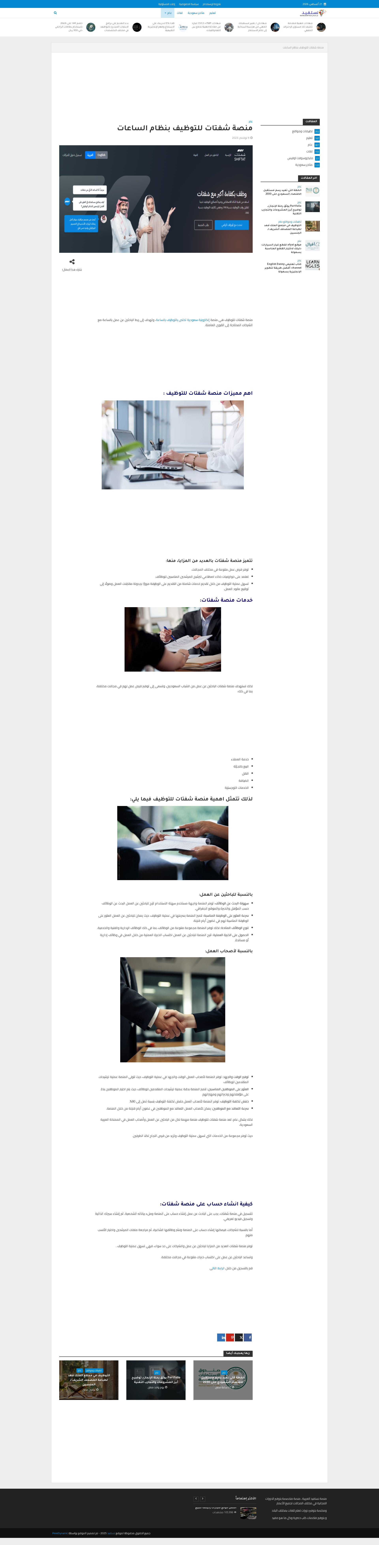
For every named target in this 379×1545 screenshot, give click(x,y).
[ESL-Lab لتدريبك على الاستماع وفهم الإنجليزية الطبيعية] (183, 27)
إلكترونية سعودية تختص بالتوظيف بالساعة (183, 320)
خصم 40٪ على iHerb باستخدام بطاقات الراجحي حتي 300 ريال (69, 27)
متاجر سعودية (196, 12)
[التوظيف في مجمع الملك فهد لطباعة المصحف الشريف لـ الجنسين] (312, 226)
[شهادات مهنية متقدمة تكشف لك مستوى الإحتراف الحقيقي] (321, 27)
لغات (180, 12)
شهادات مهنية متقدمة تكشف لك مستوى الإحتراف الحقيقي (298, 27)
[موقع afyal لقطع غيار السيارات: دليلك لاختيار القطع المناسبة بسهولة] (312, 245)
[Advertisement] (201, 89)
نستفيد (111, 1533)
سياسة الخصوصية (189, 4)
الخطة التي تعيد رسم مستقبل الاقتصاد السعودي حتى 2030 (223, 1380)
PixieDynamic (60, 1533)
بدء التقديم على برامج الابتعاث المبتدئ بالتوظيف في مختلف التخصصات (114, 27)
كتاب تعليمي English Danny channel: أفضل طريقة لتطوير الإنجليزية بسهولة (283, 268)
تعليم (212, 12)
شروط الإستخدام (212, 4)
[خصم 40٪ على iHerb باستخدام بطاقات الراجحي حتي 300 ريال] (91, 27)
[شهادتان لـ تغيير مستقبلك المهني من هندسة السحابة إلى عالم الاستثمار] (275, 27)
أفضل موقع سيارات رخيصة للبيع (215, 1507)
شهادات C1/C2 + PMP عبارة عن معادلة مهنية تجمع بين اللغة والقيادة (206, 27)
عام (169, 12)
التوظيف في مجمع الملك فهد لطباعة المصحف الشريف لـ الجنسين (89, 1380)
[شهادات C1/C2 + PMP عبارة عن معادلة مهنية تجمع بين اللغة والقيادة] (229, 27)
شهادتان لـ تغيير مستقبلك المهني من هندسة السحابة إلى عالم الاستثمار (252, 27)
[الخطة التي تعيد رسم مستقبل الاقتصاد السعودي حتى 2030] (312, 190)
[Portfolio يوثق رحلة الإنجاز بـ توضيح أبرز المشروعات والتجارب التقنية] (312, 206)
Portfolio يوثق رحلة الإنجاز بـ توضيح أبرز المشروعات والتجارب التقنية (156, 1380)
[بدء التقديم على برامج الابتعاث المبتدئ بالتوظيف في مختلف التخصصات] (137, 27)
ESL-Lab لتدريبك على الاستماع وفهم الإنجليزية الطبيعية (161, 27)
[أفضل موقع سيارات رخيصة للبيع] (248, 1513)
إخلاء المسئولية (166, 4)
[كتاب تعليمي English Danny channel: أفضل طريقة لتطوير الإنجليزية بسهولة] (312, 264)
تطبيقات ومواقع (94, 1370)
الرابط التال (218, 1268)
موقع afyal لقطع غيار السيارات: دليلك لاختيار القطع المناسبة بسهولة (281, 249)
